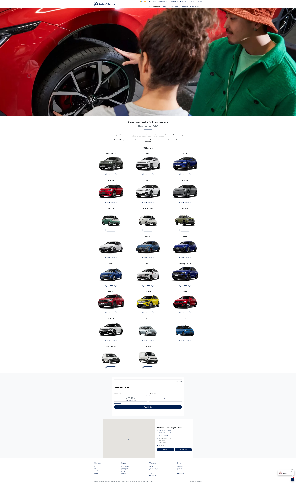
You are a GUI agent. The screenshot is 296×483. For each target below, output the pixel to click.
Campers (96, 473)
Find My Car (148, 407)
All (94, 466)
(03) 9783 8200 (163, 435)
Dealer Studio (199, 481)
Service (171, 6)
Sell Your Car (193, 6)
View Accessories (110, 174)
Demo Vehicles (125, 470)
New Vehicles (156, 6)
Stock (164, 6)
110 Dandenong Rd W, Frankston (177, 1)
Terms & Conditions (182, 472)
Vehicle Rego (117, 393)
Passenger (96, 470)
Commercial (97, 472)
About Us (179, 468)
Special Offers (184, 6)
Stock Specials (125, 466)
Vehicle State (152, 393)
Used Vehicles (125, 472)
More (198, 6)
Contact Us (166, 449)
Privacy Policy (180, 473)
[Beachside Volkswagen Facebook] (199, 1)
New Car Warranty (154, 468)
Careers (179, 470)
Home (150, 6)
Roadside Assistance (154, 470)
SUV (95, 468)
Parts (176, 6)
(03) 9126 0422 (193, 1)
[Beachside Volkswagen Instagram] (201, 1)
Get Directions (183, 449)
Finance (123, 473)
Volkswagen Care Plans (155, 472)
